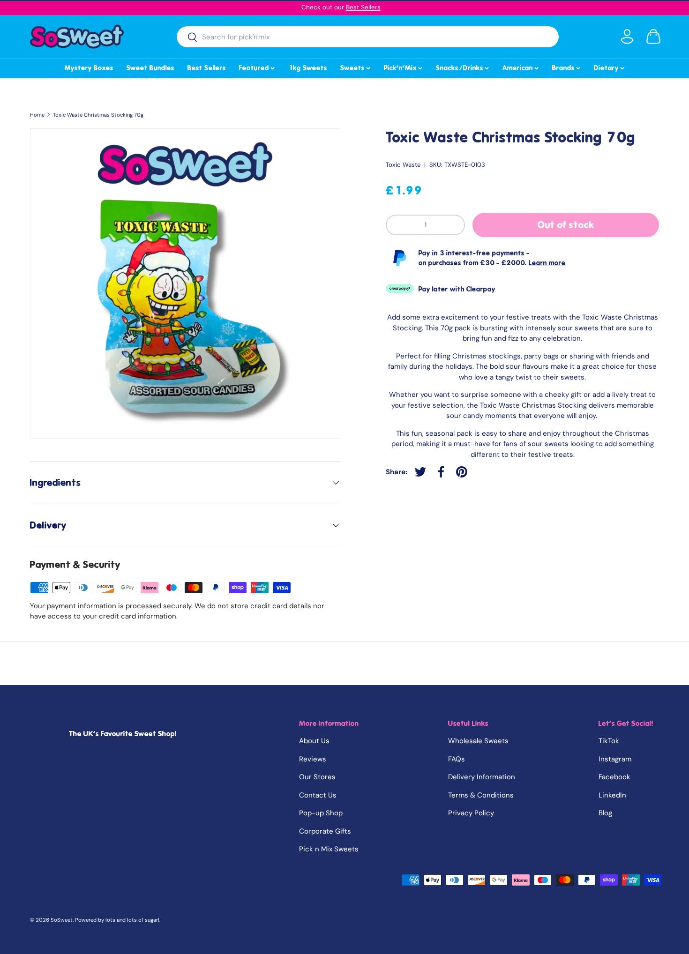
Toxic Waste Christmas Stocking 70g (98, 115)
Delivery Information (481, 777)
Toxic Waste (403, 165)
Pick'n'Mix (404, 66)
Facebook (614, 777)
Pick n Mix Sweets (329, 849)
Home (37, 115)
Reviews (312, 759)
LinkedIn (612, 795)
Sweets (356, 66)
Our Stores (317, 777)
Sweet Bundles (150, 68)
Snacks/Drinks (463, 66)
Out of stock (566, 225)
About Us (314, 740)
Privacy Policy (471, 813)
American (521, 66)
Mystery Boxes (89, 68)
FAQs (456, 759)
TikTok (609, 740)
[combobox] (368, 36)
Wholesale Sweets (478, 740)
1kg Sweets (307, 68)
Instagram (615, 759)
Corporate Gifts (325, 831)
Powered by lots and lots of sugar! (117, 920)
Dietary (610, 66)
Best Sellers (363, 7)
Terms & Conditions (481, 795)
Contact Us (318, 795)
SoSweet (62, 920)
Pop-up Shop (321, 813)
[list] (185, 283)
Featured (257, 66)
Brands (567, 66)
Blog (605, 813)
